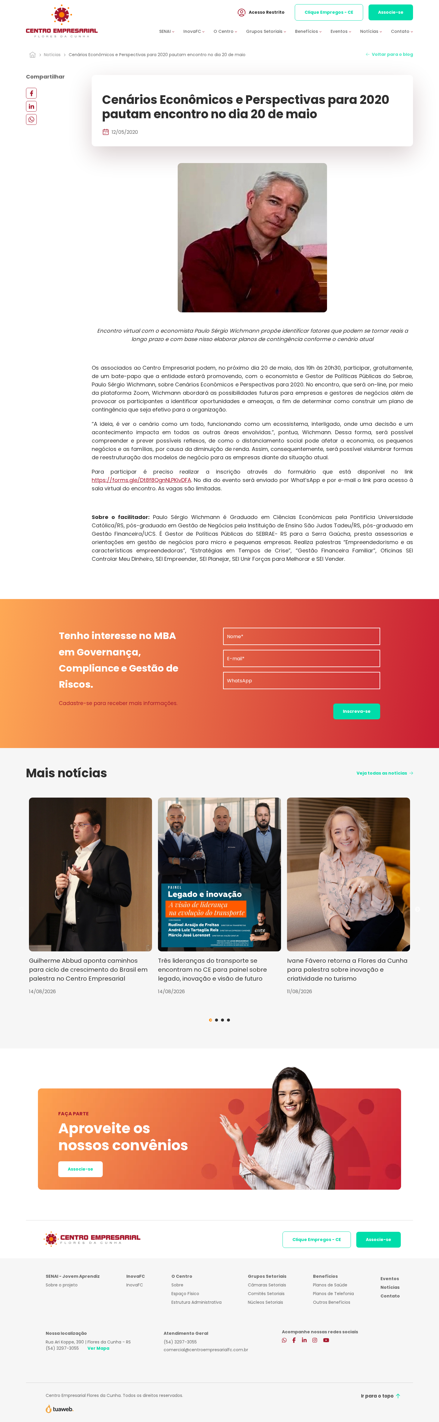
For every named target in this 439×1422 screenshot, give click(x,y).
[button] (171, 31)
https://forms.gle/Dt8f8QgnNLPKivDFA (141, 480)
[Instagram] (314, 1341)
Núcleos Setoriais (265, 1302)
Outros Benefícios (331, 1302)
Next (417, 910)
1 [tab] (210, 1020)
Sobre (177, 1285)
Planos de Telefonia (333, 1294)
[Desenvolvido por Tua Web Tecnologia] (59, 1408)
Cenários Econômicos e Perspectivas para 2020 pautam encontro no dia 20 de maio (157, 55)
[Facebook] (31, 93)
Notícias (52, 55)
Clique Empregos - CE (329, 12)
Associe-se (390, 12)
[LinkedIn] (31, 106)
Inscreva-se (357, 711)
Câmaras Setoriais (267, 1285)
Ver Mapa (98, 1348)
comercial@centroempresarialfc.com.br (206, 1350)
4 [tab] (228, 1020)
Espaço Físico (185, 1294)
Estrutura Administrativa (196, 1302)
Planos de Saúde (330, 1285)
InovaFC (134, 1285)
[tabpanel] (90, 896)
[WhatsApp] (31, 119)
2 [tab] (216, 1020)
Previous (21, 910)
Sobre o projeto (62, 1285)
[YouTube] (326, 1341)
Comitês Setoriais (266, 1294)
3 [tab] (222, 1020)
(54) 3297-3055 (62, 1348)
